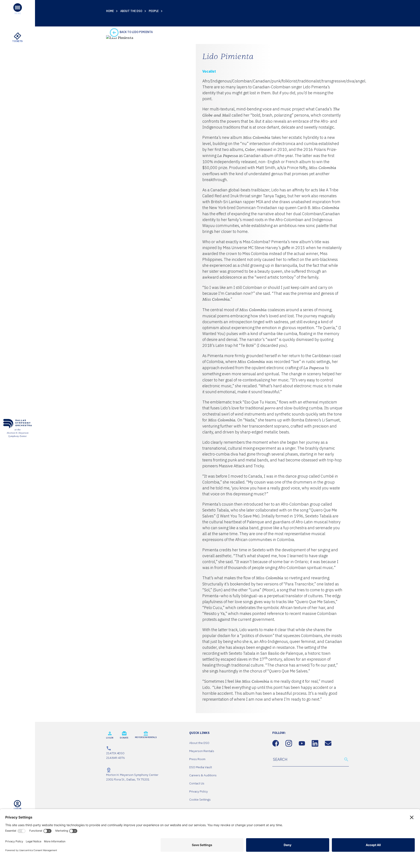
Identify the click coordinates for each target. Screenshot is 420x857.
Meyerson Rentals (201, 751)
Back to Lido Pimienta (136, 32)
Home (110, 11)
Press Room (197, 759)
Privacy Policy (198, 791)
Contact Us (196, 783)
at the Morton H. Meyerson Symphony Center (17, 433)
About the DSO (131, 11)
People (154, 11)
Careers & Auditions (203, 775)
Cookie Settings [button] (200, 799)
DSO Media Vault (200, 767)
